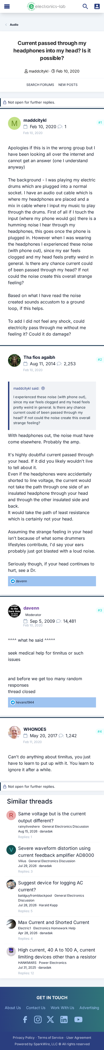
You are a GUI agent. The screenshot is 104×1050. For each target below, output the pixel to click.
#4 (100, 731)
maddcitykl (38, 71)
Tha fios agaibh (39, 357)
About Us (13, 1007)
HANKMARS (27, 963)
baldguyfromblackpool (35, 895)
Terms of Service (50, 1038)
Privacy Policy (24, 1038)
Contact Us (35, 1007)
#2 (100, 359)
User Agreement (78, 1038)
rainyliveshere (29, 826)
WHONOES (34, 729)
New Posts (68, 85)
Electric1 (24, 928)
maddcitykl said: (26, 388)
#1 (100, 122)
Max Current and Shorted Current (53, 922)
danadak (46, 831)
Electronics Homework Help (54, 928)
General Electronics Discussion (65, 826)
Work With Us (62, 1007)
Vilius (22, 861)
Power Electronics (52, 963)
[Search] (85, 6)
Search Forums (40, 85)
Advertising (89, 1007)
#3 (100, 610)
